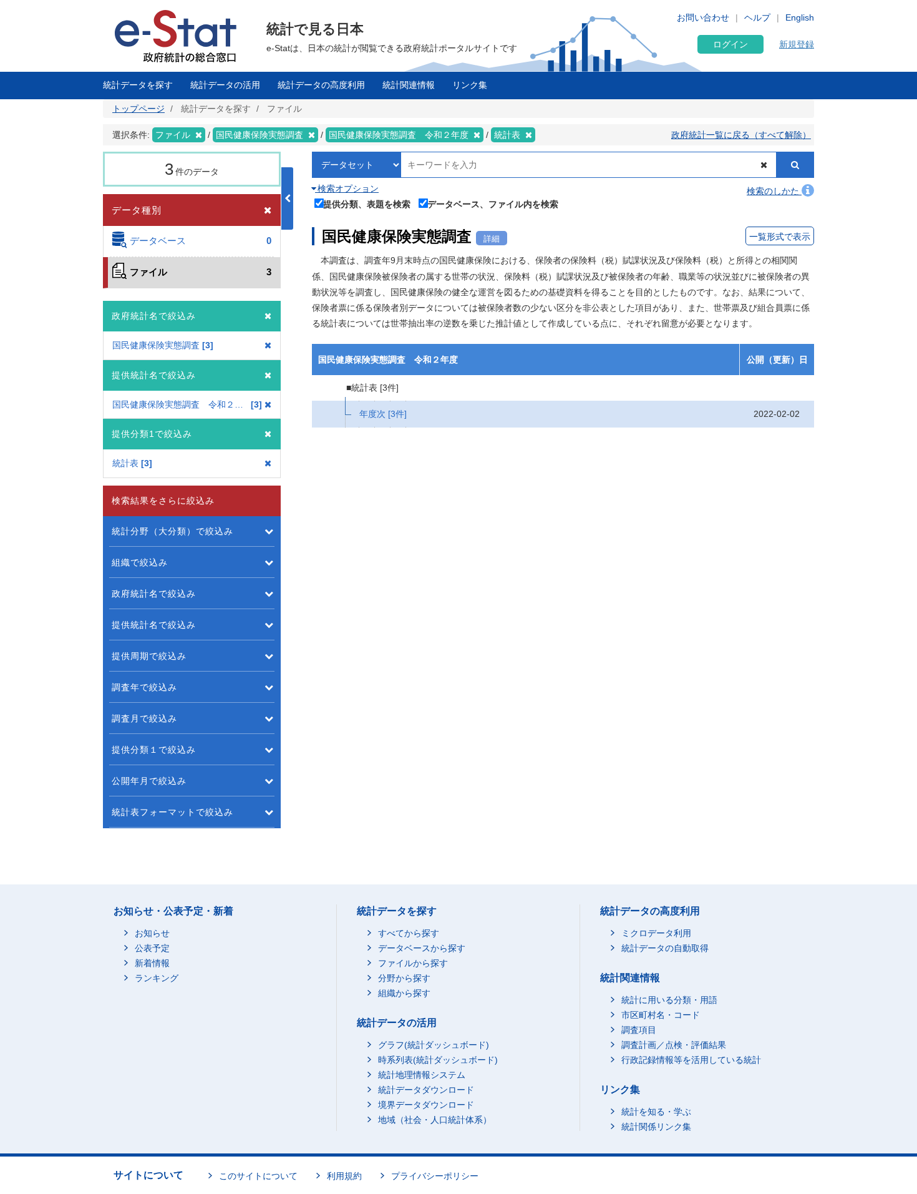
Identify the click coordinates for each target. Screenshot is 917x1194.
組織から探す (404, 993)
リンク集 (469, 85)
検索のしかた (774, 191)
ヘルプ (757, 17)
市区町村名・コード (660, 1014)
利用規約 (344, 1176)
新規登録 (796, 44)
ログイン (730, 44)
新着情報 (152, 963)
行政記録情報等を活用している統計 (691, 1059)
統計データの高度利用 (321, 85)
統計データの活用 (225, 85)
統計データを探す (138, 85)
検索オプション (347, 188)
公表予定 (152, 948)
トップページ (138, 109)
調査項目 (638, 1029)
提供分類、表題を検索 (366, 203)
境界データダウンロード (426, 1104)
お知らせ (152, 933)
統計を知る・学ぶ (656, 1111)
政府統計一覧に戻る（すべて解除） (741, 135)
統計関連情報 (408, 85)
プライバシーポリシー (434, 1176)
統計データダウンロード (426, 1089)
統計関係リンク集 (656, 1126)
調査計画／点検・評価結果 (673, 1044)
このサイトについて (258, 1176)
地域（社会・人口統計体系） (435, 1119)
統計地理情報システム (421, 1074)
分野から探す (404, 978)
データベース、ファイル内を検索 (492, 203)
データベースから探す (421, 948)
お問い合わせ (703, 17)
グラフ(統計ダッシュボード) (433, 1044)
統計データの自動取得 (665, 948)
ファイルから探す (413, 963)
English (799, 17)
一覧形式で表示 (779, 237)
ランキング (156, 978)
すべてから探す (408, 933)
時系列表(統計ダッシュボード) (438, 1059)
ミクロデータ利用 (656, 933)
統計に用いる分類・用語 (669, 1000)
